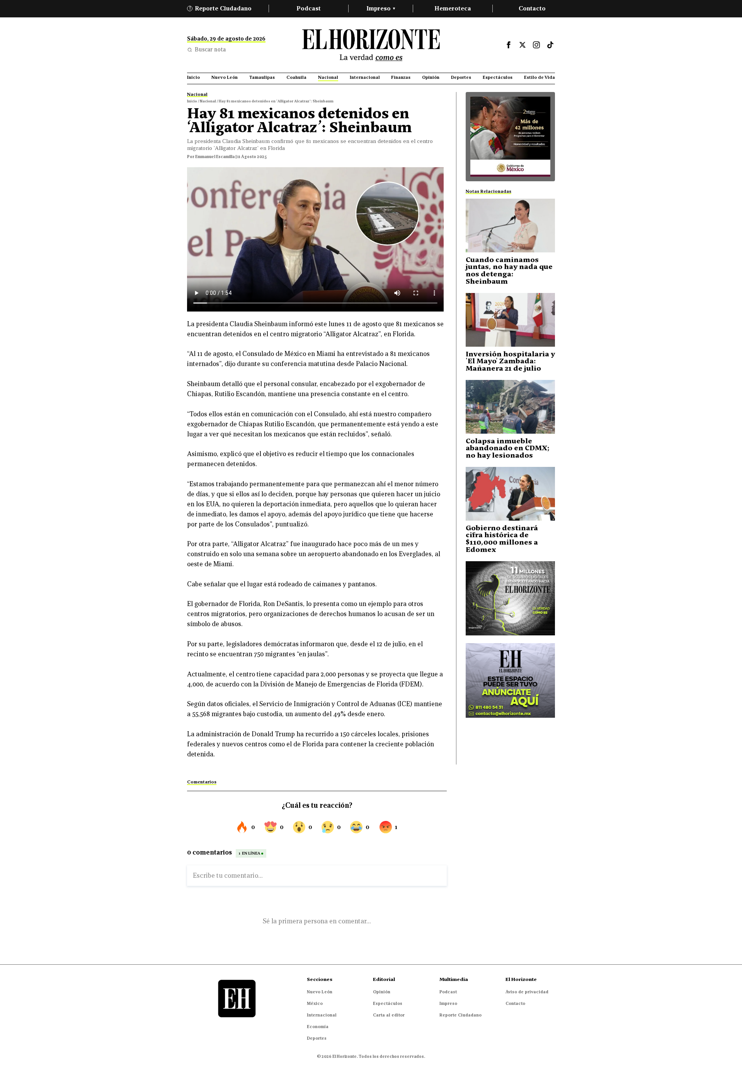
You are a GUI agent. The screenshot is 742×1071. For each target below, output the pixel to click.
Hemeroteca (452, 8)
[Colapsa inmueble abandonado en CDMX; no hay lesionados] (510, 407)
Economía (317, 1026)
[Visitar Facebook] (508, 44)
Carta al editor (389, 1015)
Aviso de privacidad (526, 991)
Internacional (322, 1015)
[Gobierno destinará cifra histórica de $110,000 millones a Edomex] (510, 494)
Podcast (308, 8)
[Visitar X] (522, 44)
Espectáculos (387, 1003)
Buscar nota (210, 49)
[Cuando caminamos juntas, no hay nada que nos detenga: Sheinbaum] (510, 225)
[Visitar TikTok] (550, 44)
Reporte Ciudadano (220, 8)
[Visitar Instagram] (536, 44)
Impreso (380, 8)
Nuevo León (319, 991)
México (315, 1003)
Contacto (532, 8)
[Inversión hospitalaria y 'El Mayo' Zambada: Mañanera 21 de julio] (510, 320)
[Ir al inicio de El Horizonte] (371, 45)
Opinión (381, 991)
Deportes (317, 1038)
